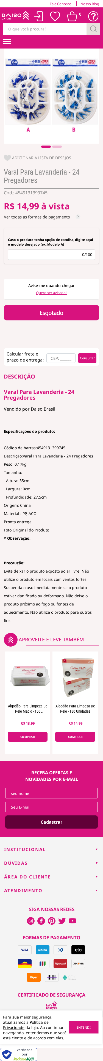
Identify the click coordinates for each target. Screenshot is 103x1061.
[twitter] (62, 921)
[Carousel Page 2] (57, 147)
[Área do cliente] (38, 16)
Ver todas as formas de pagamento (37, 217)
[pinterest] (51, 921)
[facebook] (31, 921)
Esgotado (51, 313)
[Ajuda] (93, 16)
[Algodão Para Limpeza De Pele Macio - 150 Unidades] (28, 676)
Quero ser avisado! (51, 292)
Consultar (87, 358)
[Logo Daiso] (15, 16)
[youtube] (72, 921)
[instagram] (41, 921)
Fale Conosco (60, 3)
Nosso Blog (89, 3)
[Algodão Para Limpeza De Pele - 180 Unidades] (75, 676)
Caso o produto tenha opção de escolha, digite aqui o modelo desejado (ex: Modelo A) (50, 242)
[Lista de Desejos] (55, 16)
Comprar (27, 737)
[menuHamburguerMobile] (7, 42)
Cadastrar (51, 822)
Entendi (83, 1027)
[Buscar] (93, 29)
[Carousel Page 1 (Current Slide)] (46, 147)
